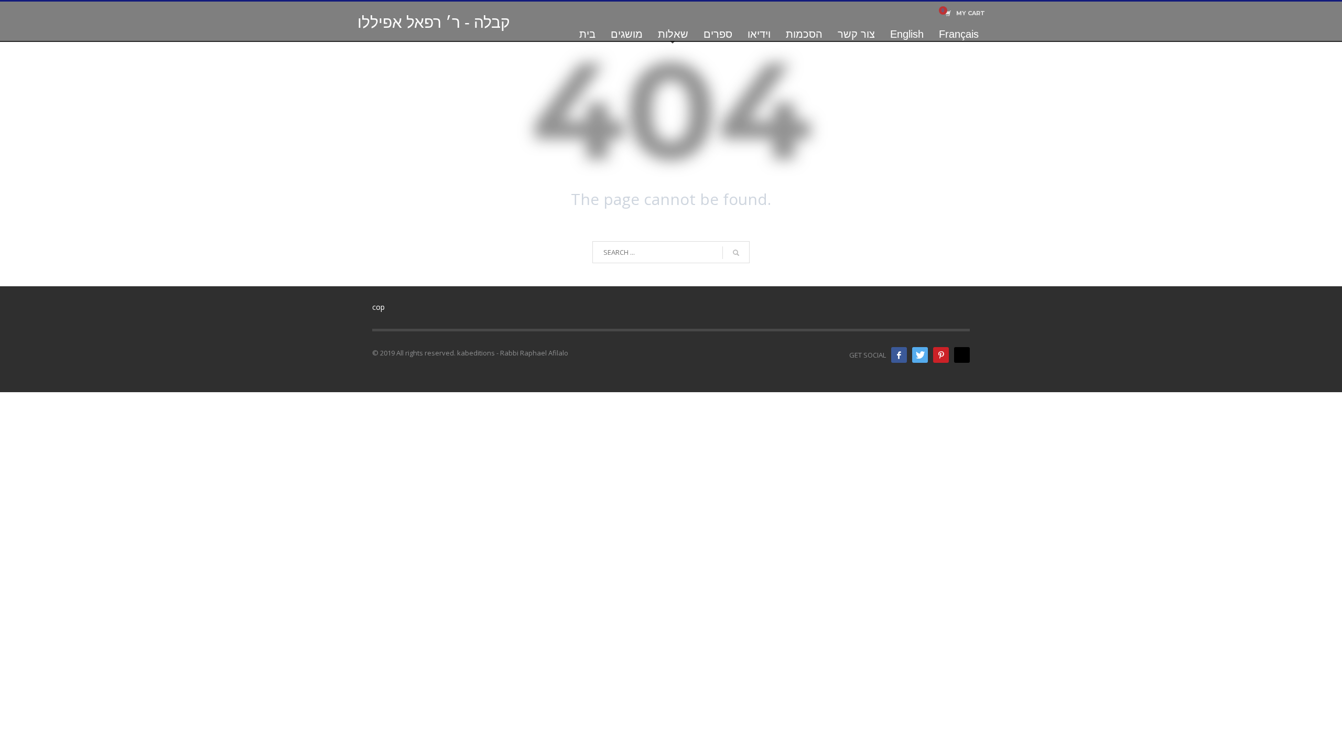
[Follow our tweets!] (920, 355)
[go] (736, 253)
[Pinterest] (941, 355)
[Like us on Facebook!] (899, 355)
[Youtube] (962, 355)
